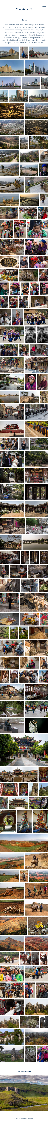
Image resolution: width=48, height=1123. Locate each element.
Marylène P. (24, 9)
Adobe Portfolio (28, 1118)
